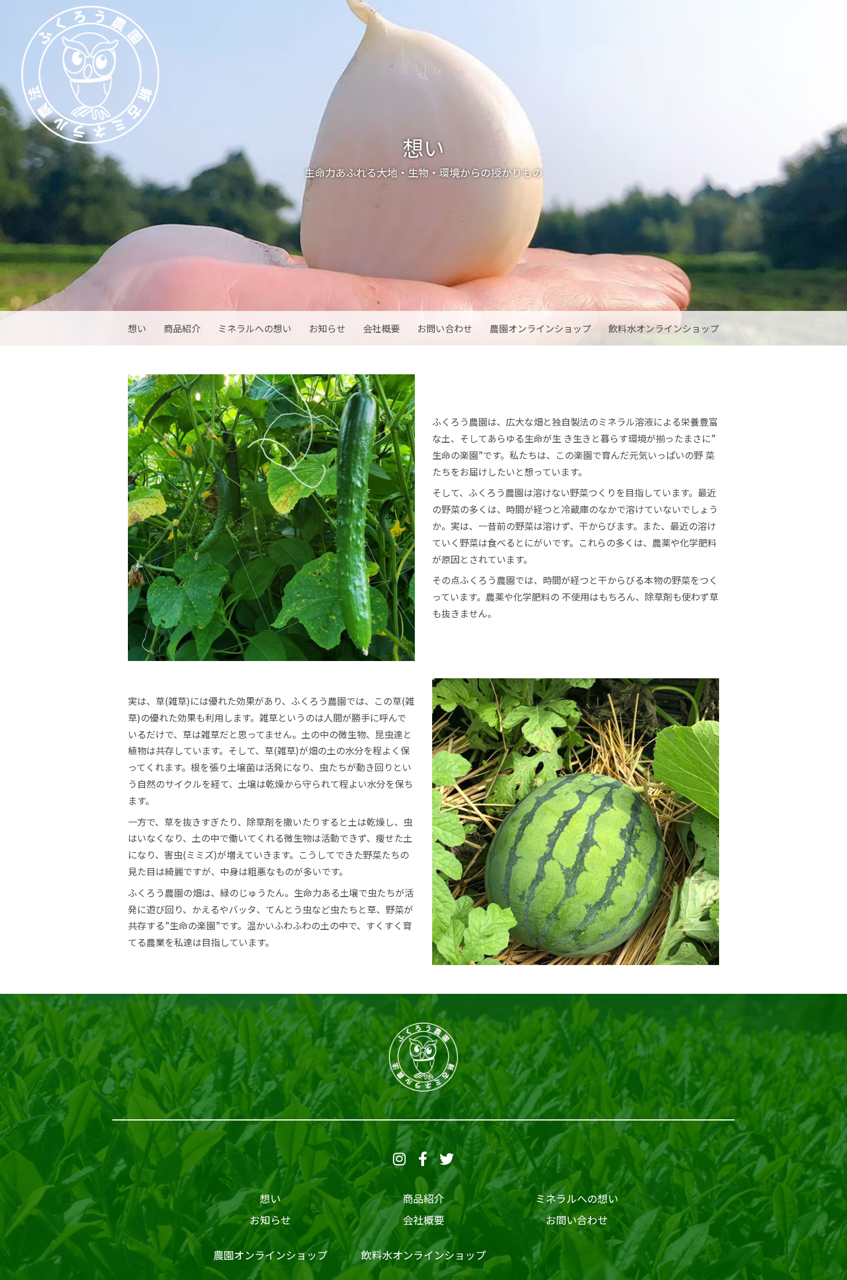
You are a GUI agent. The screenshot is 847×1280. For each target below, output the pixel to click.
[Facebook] (423, 1160)
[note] (447, 1160)
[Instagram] (399, 1160)
